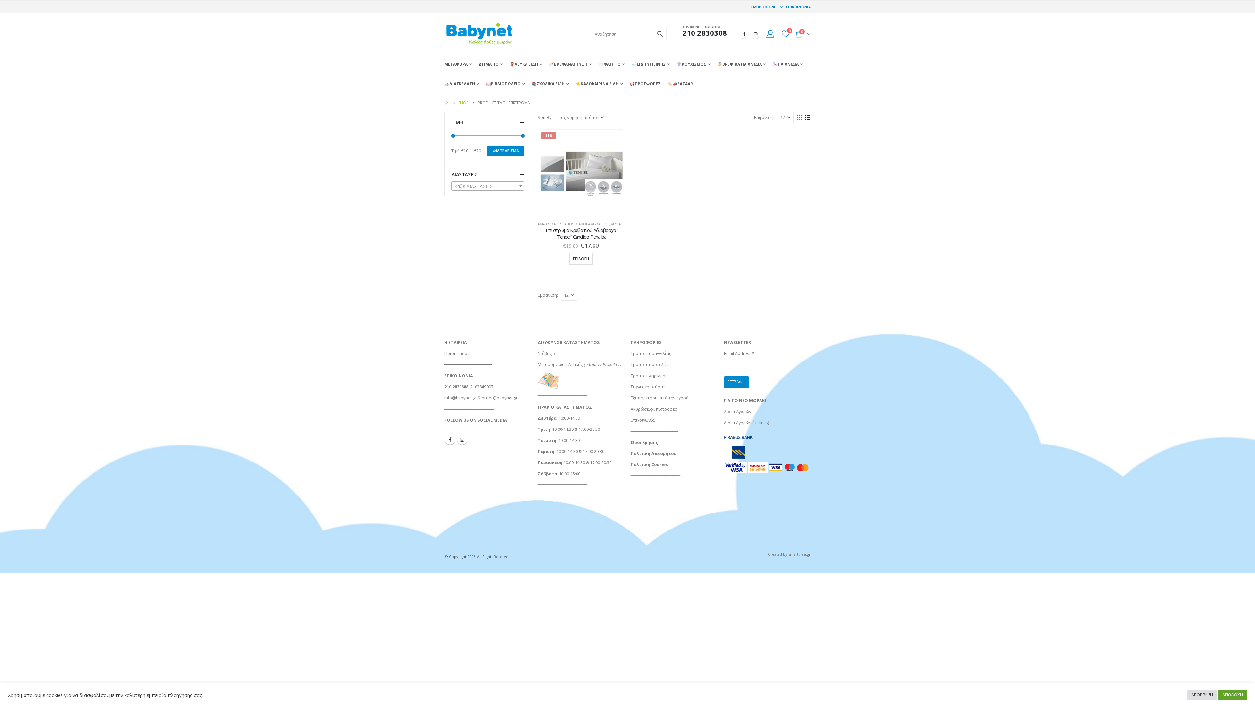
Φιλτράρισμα (506, 151)
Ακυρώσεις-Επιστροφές (654, 409)
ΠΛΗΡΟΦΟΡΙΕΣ (765, 6)
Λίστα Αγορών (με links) (746, 423)
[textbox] (488, 186)
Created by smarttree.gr (789, 554)
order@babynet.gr (500, 398)
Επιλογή (581, 258)
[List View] (807, 117)
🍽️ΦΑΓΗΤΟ (609, 64)
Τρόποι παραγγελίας (651, 353)
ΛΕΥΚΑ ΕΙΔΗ (620, 224)
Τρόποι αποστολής (649, 364)
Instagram (462, 440)
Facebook (450, 440)
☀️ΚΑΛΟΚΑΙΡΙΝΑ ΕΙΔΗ (597, 84)
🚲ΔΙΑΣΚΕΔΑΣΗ (459, 84)
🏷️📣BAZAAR (680, 84)
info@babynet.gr (460, 398)
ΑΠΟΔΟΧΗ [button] (1232, 695)
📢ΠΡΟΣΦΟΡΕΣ (645, 84)
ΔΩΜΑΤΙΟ (489, 64)
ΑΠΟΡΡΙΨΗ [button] (1202, 695)
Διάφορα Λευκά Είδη (592, 224)
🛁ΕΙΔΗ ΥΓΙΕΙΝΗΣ (649, 64)
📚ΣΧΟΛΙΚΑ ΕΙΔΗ (548, 84)
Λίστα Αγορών (737, 411)
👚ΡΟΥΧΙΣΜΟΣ (691, 64)
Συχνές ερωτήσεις (648, 387)
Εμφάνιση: (764, 117)
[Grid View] (800, 117)
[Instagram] (755, 34)
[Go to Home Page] (446, 103)
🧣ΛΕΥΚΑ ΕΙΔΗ (524, 64)
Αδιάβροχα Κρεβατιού (556, 224)
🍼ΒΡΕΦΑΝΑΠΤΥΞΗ (568, 64)
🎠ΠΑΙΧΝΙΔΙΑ (786, 64)
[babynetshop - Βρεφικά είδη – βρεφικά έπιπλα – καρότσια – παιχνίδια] (479, 34)
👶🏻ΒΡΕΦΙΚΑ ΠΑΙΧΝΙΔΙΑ (739, 64)
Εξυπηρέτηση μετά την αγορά (660, 398)
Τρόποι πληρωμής (649, 375)
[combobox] (487, 186)
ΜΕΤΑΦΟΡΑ (456, 64)
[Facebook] (744, 34)
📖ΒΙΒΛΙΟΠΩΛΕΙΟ (503, 84)
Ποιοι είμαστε (457, 353)
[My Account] (770, 34)
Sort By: (545, 117)
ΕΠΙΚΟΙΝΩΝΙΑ (798, 6)
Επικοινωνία (643, 420)
